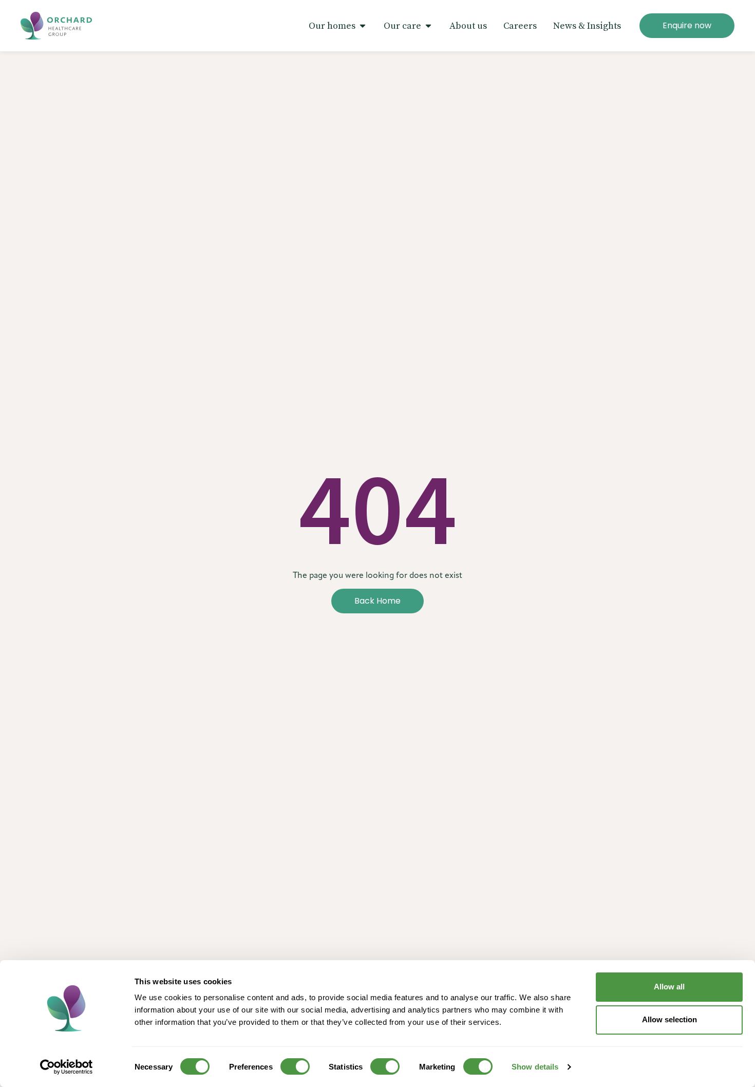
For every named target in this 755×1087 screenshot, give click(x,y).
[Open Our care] (428, 26)
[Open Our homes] (362, 26)
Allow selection (669, 1019)
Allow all (669, 986)
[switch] (295, 1066)
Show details (535, 1066)
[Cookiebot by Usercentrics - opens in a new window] (66, 1067)
